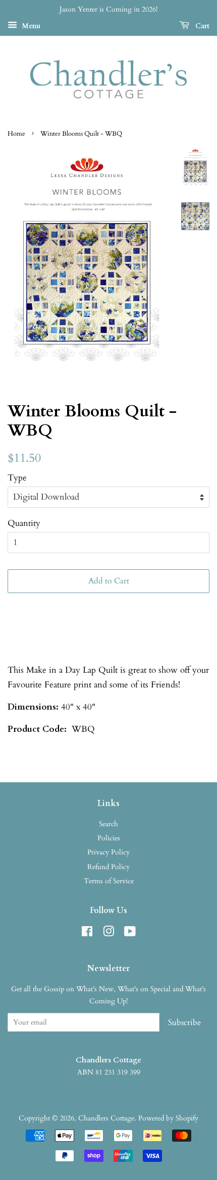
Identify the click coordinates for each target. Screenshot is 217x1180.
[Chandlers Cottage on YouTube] (130, 933)
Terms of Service (109, 881)
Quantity (24, 523)
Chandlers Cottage (106, 1118)
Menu (30, 26)
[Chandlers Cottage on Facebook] (87, 933)
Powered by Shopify (168, 1118)
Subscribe (184, 1022)
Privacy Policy (108, 852)
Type (17, 478)
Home (16, 133)
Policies (108, 838)
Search (108, 824)
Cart (201, 26)
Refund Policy (108, 867)
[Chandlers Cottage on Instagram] (108, 933)
